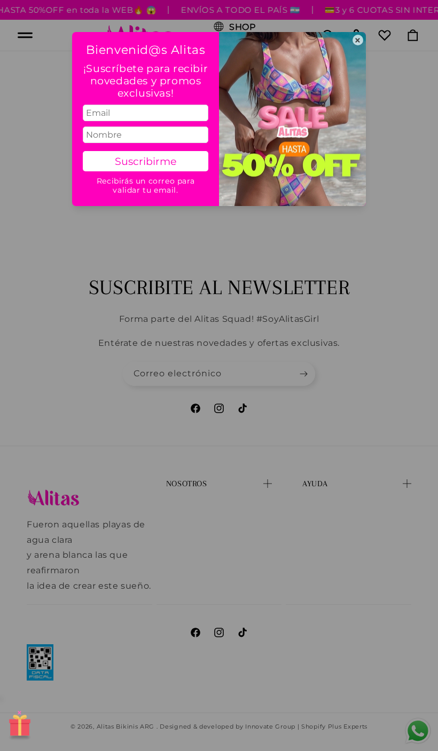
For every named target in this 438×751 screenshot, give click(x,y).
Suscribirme (145, 161)
